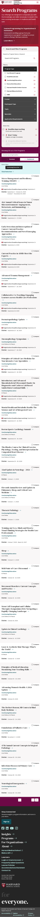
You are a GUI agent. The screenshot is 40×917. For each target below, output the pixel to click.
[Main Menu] (37, 2)
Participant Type (10, 104)
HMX (8, 94)
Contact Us (6, 870)
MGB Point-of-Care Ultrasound (15, 568)
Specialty (8, 114)
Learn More (8, 40)
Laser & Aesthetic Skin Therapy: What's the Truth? (19, 648)
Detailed (12, 159)
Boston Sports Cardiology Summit (16, 429)
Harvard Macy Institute (14, 91)
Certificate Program (13, 73)
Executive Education (14, 84)
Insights (6, 834)
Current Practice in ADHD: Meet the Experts (17, 254)
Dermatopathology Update (13, 319)
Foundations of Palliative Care (15, 728)
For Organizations (12, 842)
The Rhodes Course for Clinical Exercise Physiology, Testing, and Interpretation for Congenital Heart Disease (20, 449)
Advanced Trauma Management (16, 275)
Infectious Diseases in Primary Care (17, 766)
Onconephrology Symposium (14, 339)
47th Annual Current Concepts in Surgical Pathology (19, 746)
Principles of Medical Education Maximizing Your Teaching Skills (16, 668)
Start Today (12, 135)
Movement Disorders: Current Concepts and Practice (19, 587)
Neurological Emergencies (13, 783)
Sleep (4, 551)
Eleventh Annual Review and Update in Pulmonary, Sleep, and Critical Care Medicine (18, 490)
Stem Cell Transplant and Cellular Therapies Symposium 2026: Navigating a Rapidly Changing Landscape (19, 609)
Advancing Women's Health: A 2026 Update (17, 688)
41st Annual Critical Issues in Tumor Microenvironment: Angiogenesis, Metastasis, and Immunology (17, 204)
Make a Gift (6, 853)
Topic (7, 109)
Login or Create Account (11, 860)
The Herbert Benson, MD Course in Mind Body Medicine (19, 708)
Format (7, 99)
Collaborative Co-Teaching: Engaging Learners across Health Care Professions (19, 296)
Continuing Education (14, 80)
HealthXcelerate (12, 76)
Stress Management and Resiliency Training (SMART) (17, 179)
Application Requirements (13, 119)
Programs (7, 838)
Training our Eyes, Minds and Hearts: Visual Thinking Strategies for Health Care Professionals (20, 530)
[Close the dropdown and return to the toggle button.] (35, 70)
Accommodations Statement (13, 868)
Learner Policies (8, 865)
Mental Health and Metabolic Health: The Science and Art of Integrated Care (19, 408)
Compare (36, 176)
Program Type (9, 69)
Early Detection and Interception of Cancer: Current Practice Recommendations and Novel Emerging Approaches (19, 230)
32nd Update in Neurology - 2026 (16, 470)
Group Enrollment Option (17, 141)
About (5, 846)
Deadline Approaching (16, 129)
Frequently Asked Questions (13, 863)
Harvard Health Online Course (17, 87)
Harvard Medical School (11, 850)
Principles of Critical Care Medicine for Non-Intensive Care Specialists (18, 359)
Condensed (30, 159)
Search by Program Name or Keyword (14, 54)
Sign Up (6, 821)
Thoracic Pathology (10, 510)
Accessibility (6, 913)
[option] (5, 73)
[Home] (7, 2)
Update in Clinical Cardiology (14, 629)
